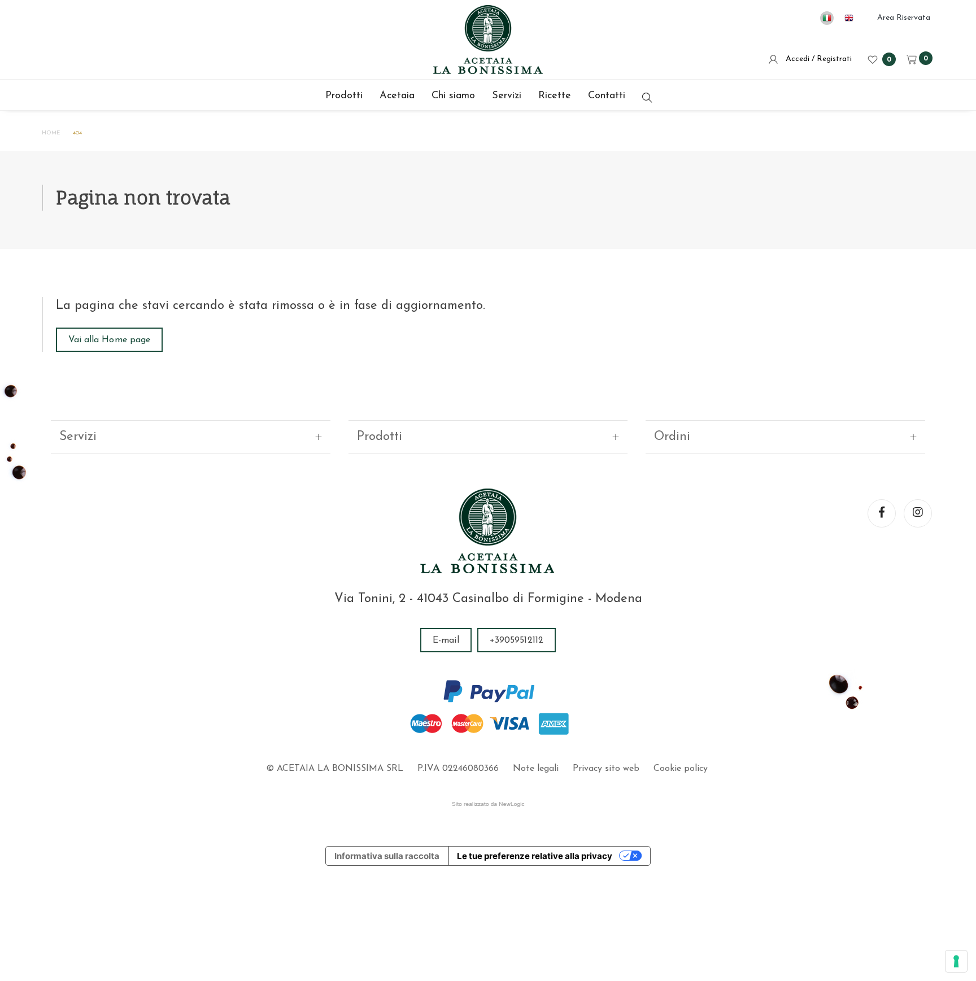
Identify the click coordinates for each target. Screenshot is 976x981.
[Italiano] (827, 18)
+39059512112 (516, 640)
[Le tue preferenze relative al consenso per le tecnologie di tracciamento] (956, 961)
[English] (849, 18)
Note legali (536, 768)
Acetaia (397, 96)
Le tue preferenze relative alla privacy (534, 856)
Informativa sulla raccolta (386, 856)
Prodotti (344, 96)
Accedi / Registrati (816, 59)
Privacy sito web (606, 768)
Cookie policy (680, 768)
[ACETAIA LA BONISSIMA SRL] (488, 39)
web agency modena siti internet (488, 804)
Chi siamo (453, 96)
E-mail (446, 640)
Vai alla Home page (109, 340)
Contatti (606, 96)
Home (51, 133)
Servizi (506, 96)
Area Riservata (903, 18)
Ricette (554, 96)
